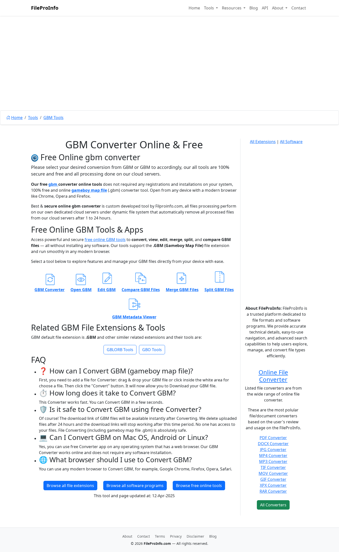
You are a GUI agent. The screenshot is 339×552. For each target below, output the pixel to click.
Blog (253, 8)
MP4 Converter (273, 455)
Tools (33, 117)
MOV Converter (273, 473)
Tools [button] (209, 8)
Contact (298, 8)
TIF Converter (273, 467)
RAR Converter (273, 491)
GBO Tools (152, 349)
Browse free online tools (199, 485)
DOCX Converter (273, 443)
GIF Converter (273, 479)
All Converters (273, 505)
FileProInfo (44, 7)
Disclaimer (195, 536)
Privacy (176, 536)
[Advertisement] (169, 74)
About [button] (278, 8)
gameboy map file (89, 190)
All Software (291, 141)
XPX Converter (273, 485)
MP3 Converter (273, 461)
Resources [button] (232, 8)
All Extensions (263, 141)
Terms (160, 536)
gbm (53, 184)
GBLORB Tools (120, 349)
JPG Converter (273, 449)
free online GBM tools (105, 239)
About (127, 536)
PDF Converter (273, 437)
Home (194, 8)
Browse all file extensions (70, 485)
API (265, 8)
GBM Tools (53, 117)
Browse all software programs (135, 485)
